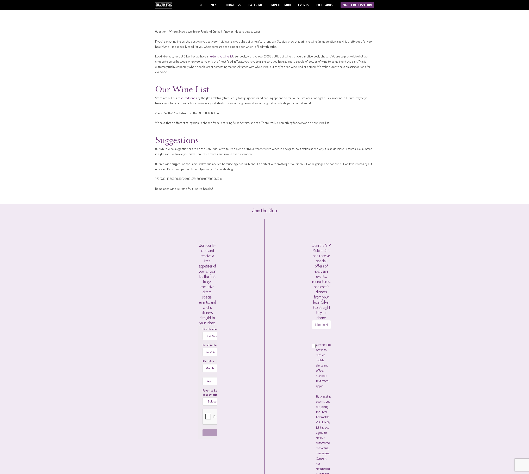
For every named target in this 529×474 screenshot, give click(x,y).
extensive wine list (221, 56)
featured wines (187, 98)
